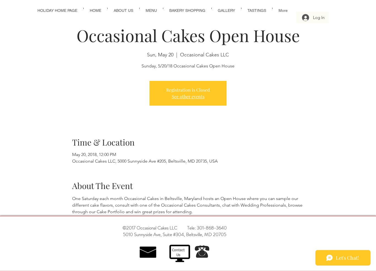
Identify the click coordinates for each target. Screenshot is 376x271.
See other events (188, 96)
